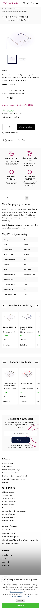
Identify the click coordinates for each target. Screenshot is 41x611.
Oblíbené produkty (8, 492)
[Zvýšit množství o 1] (14, 127)
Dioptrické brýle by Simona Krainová (14, 476)
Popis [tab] (9, 198)
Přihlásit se (20, 440)
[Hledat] (28, 3)
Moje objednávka (8, 520)
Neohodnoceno (19, 90)
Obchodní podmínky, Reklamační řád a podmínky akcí (20, 540)
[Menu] (37, 3)
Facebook (5, 562)
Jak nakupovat (7, 495)
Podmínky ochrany (16, 592)
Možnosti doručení (12, 117)
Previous (4, 306)
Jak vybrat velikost (8, 498)
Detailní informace (8, 84)
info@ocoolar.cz (7, 559)
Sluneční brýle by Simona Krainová (14, 479)
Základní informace (8, 533)
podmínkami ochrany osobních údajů (20, 447)
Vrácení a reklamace (9, 502)
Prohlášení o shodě (8, 517)
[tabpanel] (10, 330)
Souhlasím (20, 606)
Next (36, 306)
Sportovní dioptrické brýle (11, 470)
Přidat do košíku (25, 127)
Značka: (13, 93)
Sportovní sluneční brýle (10, 473)
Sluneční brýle (7, 466)
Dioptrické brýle (7, 463)
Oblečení (5, 482)
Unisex (26, 240)
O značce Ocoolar (8, 530)
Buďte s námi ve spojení (10, 537)
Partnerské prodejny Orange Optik (14, 511)
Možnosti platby (7, 508)
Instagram (5, 565)
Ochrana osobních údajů (10, 543)
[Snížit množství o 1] (5, 127)
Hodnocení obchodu (9, 514)
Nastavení (20, 600)
